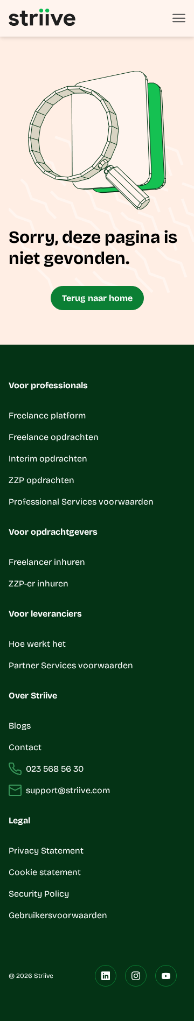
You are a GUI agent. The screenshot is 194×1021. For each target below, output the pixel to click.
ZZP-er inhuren (38, 583)
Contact (25, 747)
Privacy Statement (46, 850)
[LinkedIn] (105, 976)
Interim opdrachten (48, 458)
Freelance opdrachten (54, 437)
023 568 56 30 (55, 769)
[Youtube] (166, 976)
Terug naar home (97, 298)
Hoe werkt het (37, 644)
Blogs (20, 726)
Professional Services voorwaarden (81, 501)
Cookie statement (46, 872)
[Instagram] (136, 976)
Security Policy (39, 894)
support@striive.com (68, 790)
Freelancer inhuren (47, 562)
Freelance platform (47, 415)
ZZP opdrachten (41, 480)
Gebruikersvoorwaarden (58, 915)
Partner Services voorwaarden (71, 665)
